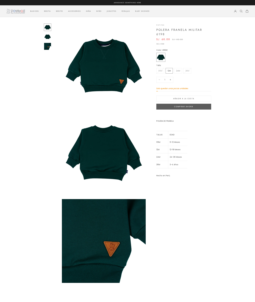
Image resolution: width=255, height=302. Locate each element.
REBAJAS (126, 11)
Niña (88, 11)
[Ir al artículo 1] (47, 27)
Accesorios (74, 11)
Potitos (160, 25)
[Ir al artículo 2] (47, 37)
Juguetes (111, 11)
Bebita (47, 11)
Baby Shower (142, 11)
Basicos (34, 11)
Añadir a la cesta (183, 98)
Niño (98, 11)
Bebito (59, 11)
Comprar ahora (183, 106)
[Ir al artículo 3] (47, 46)
